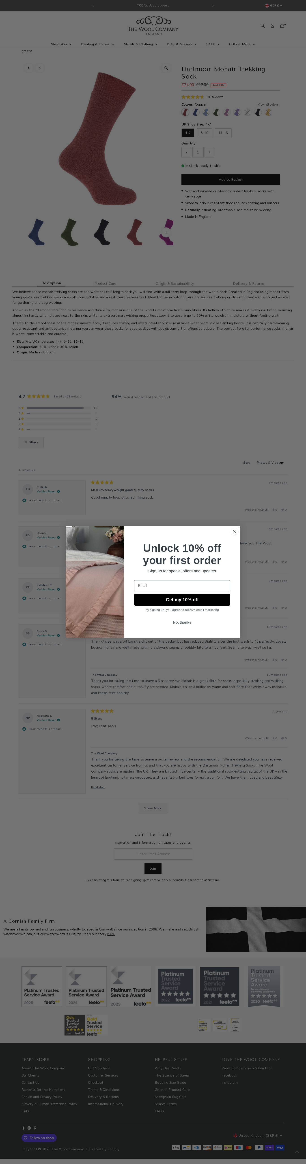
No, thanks (182, 622)
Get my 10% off (182, 599)
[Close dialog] (235, 532)
